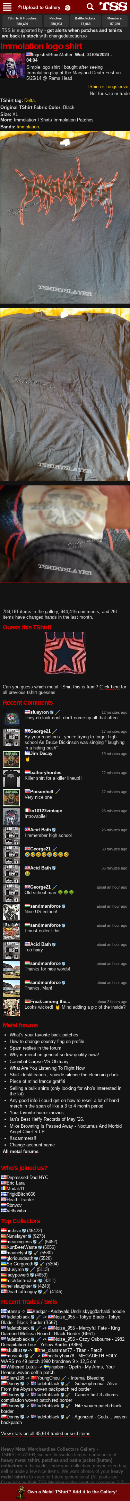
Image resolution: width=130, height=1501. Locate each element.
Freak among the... (50, 1001)
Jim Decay (41, 753)
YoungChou (48, 1378)
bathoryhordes (45, 772)
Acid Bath (40, 829)
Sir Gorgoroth (20, 1263)
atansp (13, 1311)
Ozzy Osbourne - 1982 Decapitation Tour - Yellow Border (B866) (62, 1342)
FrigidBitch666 (21, 1194)
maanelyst (17, 1252)
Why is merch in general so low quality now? (54, 1054)
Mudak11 (16, 1188)
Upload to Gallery (41, 7)
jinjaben (56, 1366)
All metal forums (20, 1151)
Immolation (28, 126)
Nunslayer (17, 1236)
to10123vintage (46, 810)
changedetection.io (68, 36)
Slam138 (15, 1378)
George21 (40, 731)
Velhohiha (16, 1210)
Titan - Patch (89, 1350)
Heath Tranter (20, 1199)
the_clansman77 (55, 1350)
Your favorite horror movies (37, 1112)
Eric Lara (16, 1183)
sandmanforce (45, 906)
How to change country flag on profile (47, 1041)
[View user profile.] (12, 74)
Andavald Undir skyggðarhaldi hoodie (88, 1311)
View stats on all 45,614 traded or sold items (45, 1433)
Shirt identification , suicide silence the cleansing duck (64, 1074)
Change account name (32, 1144)
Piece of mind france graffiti (37, 1081)
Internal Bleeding (87, 1378)
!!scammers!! (23, 1138)
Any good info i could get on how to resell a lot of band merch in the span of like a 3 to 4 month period (64, 1103)
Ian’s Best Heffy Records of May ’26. (47, 1119)
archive (14, 1230)
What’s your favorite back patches (44, 1034)
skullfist (14, 1350)
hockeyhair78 (60, 1355)
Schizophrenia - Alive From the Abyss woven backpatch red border (59, 1386)
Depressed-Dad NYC (27, 1177)
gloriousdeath (20, 1258)
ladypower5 (18, 1275)
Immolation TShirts (33, 119)
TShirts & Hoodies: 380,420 (22, 21)
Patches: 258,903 (56, 21)
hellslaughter (19, 1286)
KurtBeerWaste (22, 1247)
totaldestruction (22, 1280)
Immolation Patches (73, 119)
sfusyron (39, 712)
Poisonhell (41, 791)
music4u (15, 1355)
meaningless (19, 1241)
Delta (29, 100)
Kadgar (40, 1311)
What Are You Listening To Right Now (47, 1068)
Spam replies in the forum (35, 1048)
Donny (13, 1383)
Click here (109, 686)
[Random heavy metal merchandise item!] (67, 7)
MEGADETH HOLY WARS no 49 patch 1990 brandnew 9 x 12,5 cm (59, 1358)
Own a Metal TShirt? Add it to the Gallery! (72, 1491)
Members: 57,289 (115, 21)
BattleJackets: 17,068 (85, 21)
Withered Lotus (22, 1366)
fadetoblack (18, 1317)
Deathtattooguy (22, 1291)
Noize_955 (64, 1317)
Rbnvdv (14, 1205)
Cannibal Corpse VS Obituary (39, 1061)
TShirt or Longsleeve (107, 86)
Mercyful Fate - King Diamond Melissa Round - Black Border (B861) (60, 1330)
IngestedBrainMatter (52, 54)
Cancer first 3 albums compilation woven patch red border (59, 1397)
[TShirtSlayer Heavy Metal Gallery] (111, 6)
